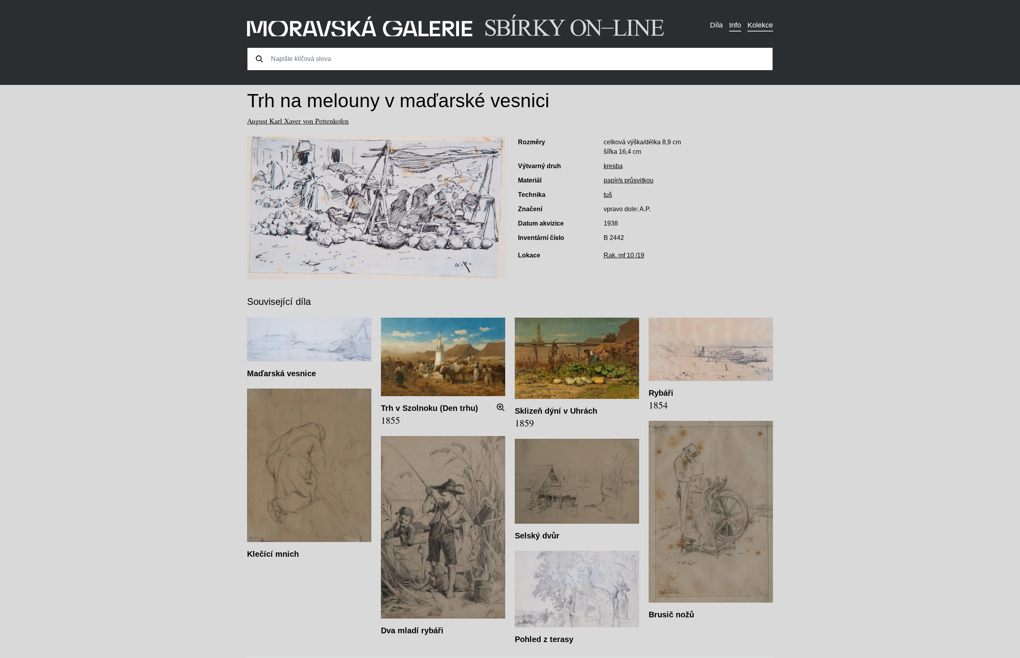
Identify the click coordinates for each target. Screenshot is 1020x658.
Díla (716, 25)
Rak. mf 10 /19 (624, 255)
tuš (608, 194)
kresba (613, 166)
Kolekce (760, 25)
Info (735, 25)
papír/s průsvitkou (628, 180)
